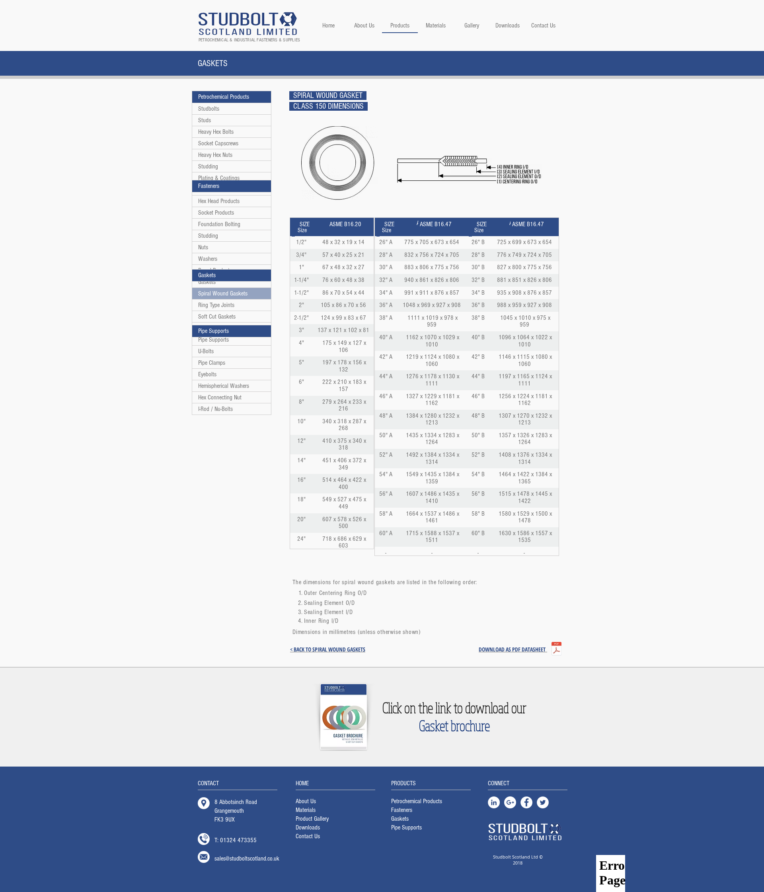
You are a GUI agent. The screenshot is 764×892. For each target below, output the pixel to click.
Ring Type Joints (216, 305)
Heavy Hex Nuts (215, 154)
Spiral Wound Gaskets (223, 293)
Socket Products (216, 212)
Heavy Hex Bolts (216, 131)
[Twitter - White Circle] (543, 802)
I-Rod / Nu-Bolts (215, 409)
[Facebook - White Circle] (526, 802)
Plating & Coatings (219, 178)
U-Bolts (206, 351)
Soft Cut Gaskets (217, 316)
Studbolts (208, 108)
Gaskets (207, 282)
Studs (204, 120)
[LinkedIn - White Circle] (494, 802)
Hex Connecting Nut (220, 397)
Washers (207, 258)
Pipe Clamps (211, 362)
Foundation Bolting (219, 224)
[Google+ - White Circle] (510, 802)
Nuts (203, 247)
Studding (208, 166)
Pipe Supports (213, 339)
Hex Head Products (219, 201)
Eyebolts (207, 374)
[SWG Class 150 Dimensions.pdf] (556, 649)
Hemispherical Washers (223, 385)
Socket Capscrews (218, 143)
